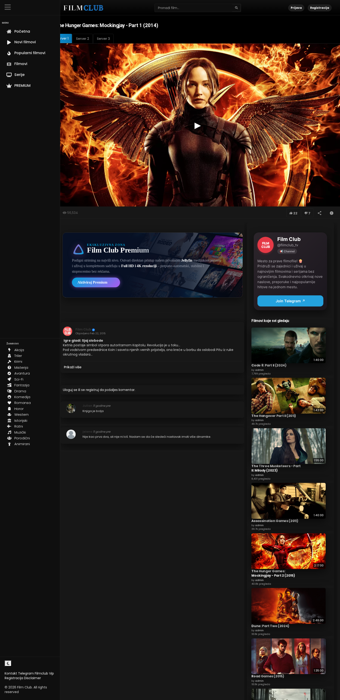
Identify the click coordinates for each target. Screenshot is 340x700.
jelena (87, 432)
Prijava (296, 8)
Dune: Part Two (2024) (270, 626)
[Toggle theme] (8, 663)
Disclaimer (32, 678)
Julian (87, 406)
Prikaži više (72, 367)
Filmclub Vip (44, 673)
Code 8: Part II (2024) (268, 365)
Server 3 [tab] (103, 38)
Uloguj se (70, 390)
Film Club (83, 329)
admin (259, 370)
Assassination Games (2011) (274, 521)
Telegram (26, 673)
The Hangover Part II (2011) (273, 415)
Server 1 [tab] (62, 38)
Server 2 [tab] (82, 38)
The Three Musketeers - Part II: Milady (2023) (276, 468)
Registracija (14, 678)
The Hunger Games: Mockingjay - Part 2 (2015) (273, 573)
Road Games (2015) (267, 676)
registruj (92, 390)
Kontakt (11, 673)
